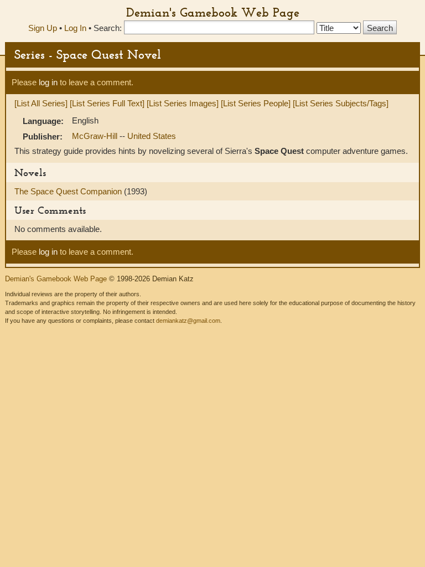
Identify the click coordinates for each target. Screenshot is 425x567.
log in (48, 82)
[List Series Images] (183, 103)
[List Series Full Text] (107, 103)
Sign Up (42, 28)
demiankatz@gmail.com (188, 320)
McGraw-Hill (96, 136)
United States (151, 136)
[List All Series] (41, 103)
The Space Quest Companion (69, 191)
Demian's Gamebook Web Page (212, 12)
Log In (75, 28)
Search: (108, 28)
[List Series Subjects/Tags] (340, 103)
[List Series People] (256, 103)
